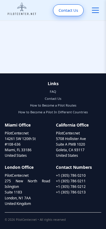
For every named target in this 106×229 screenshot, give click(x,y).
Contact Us (68, 10)
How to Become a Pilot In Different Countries (53, 112)
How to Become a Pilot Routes (53, 105)
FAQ (53, 91)
